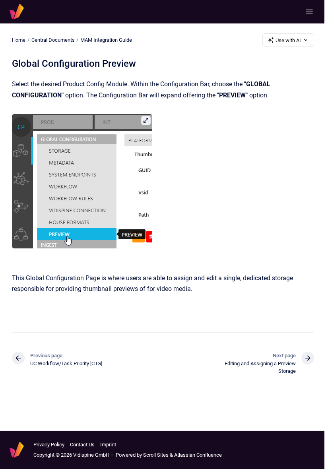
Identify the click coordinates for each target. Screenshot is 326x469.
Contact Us (82, 445)
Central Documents (53, 40)
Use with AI (288, 40)
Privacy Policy (48, 445)
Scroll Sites (156, 455)
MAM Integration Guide (106, 40)
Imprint (108, 445)
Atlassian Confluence (198, 455)
